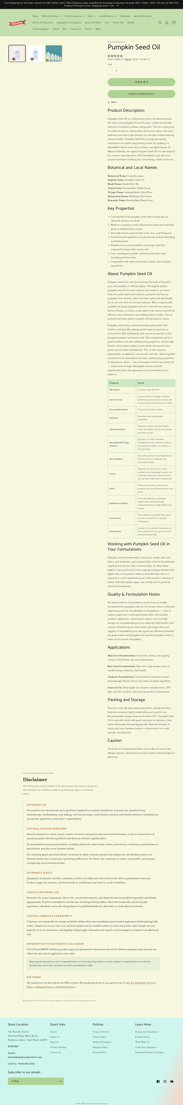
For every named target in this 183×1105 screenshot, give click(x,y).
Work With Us (142, 1042)
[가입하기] (60, 1081)
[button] (51, 16)
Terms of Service (101, 1031)
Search (53, 1031)
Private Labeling (58, 1047)
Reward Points (142, 1037)
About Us (55, 1037)
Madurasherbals (87, 1104)
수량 (110, 64)
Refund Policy (67, 987)
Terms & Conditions (134, 982)
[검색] (160, 22)
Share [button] (114, 102)
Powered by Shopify (100, 1104)
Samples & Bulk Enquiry (141, 93)
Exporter (54, 1042)
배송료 (128, 59)
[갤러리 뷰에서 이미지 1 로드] (17, 53)
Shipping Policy (44, 987)
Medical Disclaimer (102, 1042)
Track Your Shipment (145, 1047)
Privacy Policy (99, 1037)
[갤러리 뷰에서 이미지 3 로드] (53, 53)
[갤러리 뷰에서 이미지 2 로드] (35, 53)
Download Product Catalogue (149, 1052)
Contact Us (55, 1052)
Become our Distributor (147, 1031)
